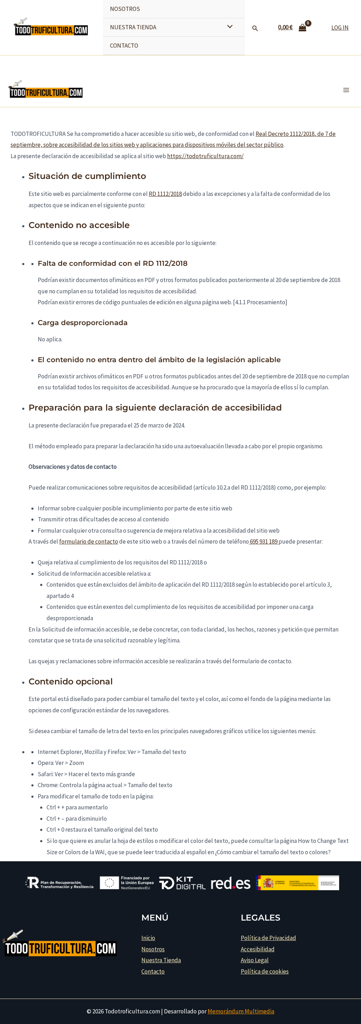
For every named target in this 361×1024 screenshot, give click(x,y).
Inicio (148, 938)
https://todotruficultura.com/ (205, 156)
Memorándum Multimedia (241, 1011)
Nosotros (125, 9)
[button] (255, 28)
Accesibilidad (258, 949)
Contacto (124, 45)
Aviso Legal (255, 960)
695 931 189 (263, 541)
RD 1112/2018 (165, 194)
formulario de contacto (88, 541)
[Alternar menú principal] (346, 90)
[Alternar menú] (228, 27)
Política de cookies (265, 971)
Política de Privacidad (268, 938)
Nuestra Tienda (133, 27)
